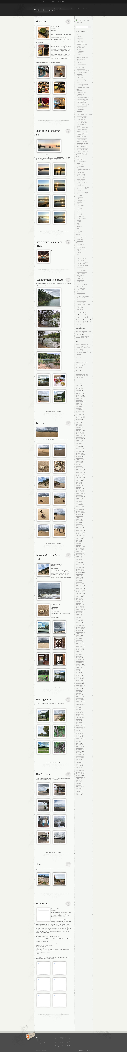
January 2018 (79, 548)
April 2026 (78, 390)
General (78, 234)
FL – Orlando (81, 260)
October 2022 (79, 456)
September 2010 (79, 685)
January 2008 (79, 723)
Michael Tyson (90, 1050)
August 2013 (79, 633)
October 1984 (79, 775)
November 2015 (79, 590)
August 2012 (79, 651)
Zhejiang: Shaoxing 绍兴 (82, 151)
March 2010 (78, 694)
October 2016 (79, 572)
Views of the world (80, 377)
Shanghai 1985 (84, 337)
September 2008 (79, 717)
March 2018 (78, 545)
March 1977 (78, 793)
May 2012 (78, 654)
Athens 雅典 (80, 197)
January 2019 (79, 529)
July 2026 (78, 385)
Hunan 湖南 (79, 111)
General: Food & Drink (82, 236)
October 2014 (79, 611)
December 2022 (79, 453)
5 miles (63, 577)
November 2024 (79, 417)
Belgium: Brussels (81, 159)
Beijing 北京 (79, 96)
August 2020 (79, 498)
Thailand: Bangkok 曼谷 (83, 84)
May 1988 (78, 743)
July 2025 (78, 404)
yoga (80, 354)
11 (78, 319)
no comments (45, 119)
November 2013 (79, 628)
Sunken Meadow (46, 283)
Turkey (78, 228)
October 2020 (79, 495)
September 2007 (79, 727)
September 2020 (79, 496)
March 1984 (78, 785)
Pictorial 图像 (61, 1)
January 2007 (79, 735)
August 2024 (79, 421)
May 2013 (78, 638)
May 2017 (78, 561)
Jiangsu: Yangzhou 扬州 (82, 122)
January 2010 (79, 698)
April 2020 (78, 504)
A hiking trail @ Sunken (49, 279)
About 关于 (42, 1)
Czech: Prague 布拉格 (82, 161)
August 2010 (79, 686)
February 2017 (79, 566)
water (90, 352)
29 (87, 323)
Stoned (39, 864)
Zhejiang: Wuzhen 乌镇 (82, 153)
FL (77, 257)
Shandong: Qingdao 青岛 (82, 133)
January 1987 (79, 754)
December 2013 (79, 627)
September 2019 (79, 516)
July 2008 (78, 720)
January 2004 (79, 736)
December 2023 (79, 433)
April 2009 (78, 711)
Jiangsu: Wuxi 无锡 (81, 119)
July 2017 (78, 558)
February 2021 (79, 488)
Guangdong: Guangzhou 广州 (83, 97)
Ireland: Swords (80, 205)
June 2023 (78, 443)
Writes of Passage (43, 9)
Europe (77, 156)
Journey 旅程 (51, 1)
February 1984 (79, 786)
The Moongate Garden (86, 331)
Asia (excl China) (80, 67)
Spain (78, 223)
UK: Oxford (79, 233)
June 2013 (78, 636)
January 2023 (79, 451)
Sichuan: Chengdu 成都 (82, 141)
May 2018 (78, 541)
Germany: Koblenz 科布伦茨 (83, 187)
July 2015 (78, 596)
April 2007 (78, 732)
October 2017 (79, 553)
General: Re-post (80, 237)
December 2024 (79, 416)
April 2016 (78, 582)
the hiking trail (55, 607)
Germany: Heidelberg (81, 184)
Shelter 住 (79, 349)
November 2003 (79, 738)
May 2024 (78, 425)
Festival (90, 344)
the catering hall (55, 608)
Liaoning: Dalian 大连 (82, 124)
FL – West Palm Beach (83, 265)
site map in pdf (57, 604)
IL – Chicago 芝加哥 (81, 270)
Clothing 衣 (83, 344)
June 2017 (78, 559)
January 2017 (79, 567)
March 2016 (78, 583)
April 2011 (78, 674)
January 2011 (79, 678)
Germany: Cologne (81, 174)
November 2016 (79, 570)
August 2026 (79, 384)
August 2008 (79, 719)
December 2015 (79, 588)
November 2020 (79, 493)
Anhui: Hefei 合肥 (81, 94)
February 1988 (79, 746)
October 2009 (79, 703)
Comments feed (42, 1042)
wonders (77, 354)
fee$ (87, 344)
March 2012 (78, 657)
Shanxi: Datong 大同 (81, 136)
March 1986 (78, 764)
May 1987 (78, 753)
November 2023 (79, 435)
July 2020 (78, 500)
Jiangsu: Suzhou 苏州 (81, 117)
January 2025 (79, 414)
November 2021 (79, 474)
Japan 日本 (79, 74)
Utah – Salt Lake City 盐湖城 (83, 304)
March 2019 (78, 525)
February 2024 (79, 430)
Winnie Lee (78, 334)
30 (90, 323)
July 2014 (78, 616)
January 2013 (79, 645)
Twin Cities (80, 278)
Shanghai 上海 (80, 134)
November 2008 (79, 714)
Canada (78, 60)
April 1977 (78, 791)
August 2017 (79, 556)
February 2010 (79, 696)
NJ (77, 283)
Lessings (54, 778)
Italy (78, 207)
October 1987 (79, 751)
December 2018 (79, 530)
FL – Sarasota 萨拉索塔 (83, 262)
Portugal (79, 220)
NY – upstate (80, 291)
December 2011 (79, 661)
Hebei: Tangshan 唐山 (81, 102)
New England (80, 281)
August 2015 (79, 595)
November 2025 (79, 398)
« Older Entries (38, 1026)
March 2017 (78, 564)
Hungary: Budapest (81, 200)
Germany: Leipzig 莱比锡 (82, 188)
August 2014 (79, 614)
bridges (37, 285)
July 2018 (78, 538)
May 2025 (78, 408)
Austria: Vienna (80, 158)
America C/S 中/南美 (80, 43)
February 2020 (79, 508)
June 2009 (78, 707)
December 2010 (79, 680)
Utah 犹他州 (79, 306)
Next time (57, 617)
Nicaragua (79, 49)
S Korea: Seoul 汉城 (81, 79)
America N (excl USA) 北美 (82, 57)
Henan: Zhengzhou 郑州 (82, 106)
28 (85, 323)
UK (78, 229)
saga (89, 347)
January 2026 (79, 395)
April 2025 (78, 409)
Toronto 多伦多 (81, 62)
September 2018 (79, 535)
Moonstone (42, 903)
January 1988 (79, 748)
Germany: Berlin (80, 172)
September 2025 (79, 401)
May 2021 (78, 483)
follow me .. (79, 22)
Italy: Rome (79, 211)
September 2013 (79, 632)
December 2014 (79, 607)
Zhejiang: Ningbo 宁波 (82, 149)
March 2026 (78, 392)
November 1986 (79, 757)
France (78, 163)
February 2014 (79, 624)
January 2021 (79, 490)
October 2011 (79, 664)
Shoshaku (41, 21)
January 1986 (79, 765)
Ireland (78, 203)
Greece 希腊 (79, 195)
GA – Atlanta (80, 267)
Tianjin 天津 (79, 144)
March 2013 (78, 641)
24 (76, 323)
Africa (77, 34)
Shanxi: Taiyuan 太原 (81, 139)
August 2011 (79, 667)
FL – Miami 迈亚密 (82, 258)
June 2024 (78, 424)
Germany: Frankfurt (81, 177)
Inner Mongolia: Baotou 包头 (83, 112)
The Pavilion (43, 774)
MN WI (78, 276)
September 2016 (79, 574)
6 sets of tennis (60, 157)
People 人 (85, 347)
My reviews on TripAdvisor (82, 362)
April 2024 (78, 427)
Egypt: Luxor (80, 41)
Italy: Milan (79, 210)
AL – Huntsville (80, 244)
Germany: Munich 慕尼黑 (82, 192)
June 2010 (78, 690)
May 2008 (78, 722)
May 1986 (78, 761)
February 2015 (79, 604)
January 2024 (79, 432)
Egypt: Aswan (80, 38)
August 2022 (79, 459)
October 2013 (79, 630)
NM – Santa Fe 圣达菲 (82, 285)
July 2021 (78, 480)
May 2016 (78, 580)
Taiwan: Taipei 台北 (81, 80)
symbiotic (56, 568)
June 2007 (78, 730)
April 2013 (78, 640)
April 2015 (78, 601)
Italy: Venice (79, 213)
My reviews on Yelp (80, 364)
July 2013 (78, 635)
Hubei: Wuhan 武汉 (81, 109)
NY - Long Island (61, 119)
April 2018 (78, 543)
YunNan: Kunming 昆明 (82, 146)
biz (76, 344)
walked (57, 577)
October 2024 (79, 419)
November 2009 (79, 701)
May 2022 (78, 464)
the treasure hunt (55, 611)
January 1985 (79, 770)
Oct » (80, 324)
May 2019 (78, 522)
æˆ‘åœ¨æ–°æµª (79, 365)
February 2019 (79, 527)
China (77, 89)
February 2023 (79, 450)
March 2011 (78, 675)
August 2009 (79, 706)
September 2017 (79, 554)
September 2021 (79, 477)
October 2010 (79, 683)
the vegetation (55, 609)
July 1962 (78, 794)
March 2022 (78, 467)
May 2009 (78, 709)
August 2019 (79, 517)
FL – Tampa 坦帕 (81, 263)
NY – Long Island (81, 288)
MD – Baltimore (80, 275)
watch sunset (48, 159)
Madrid (79, 224)
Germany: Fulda (80, 180)
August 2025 (79, 403)
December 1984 (79, 772)
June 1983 (78, 788)
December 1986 (79, 756)
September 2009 (79, 704)
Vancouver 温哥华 (82, 64)
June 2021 (78, 482)
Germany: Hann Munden (82, 182)
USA (77, 242)
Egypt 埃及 (79, 36)
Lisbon (79, 221)
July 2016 (78, 577)
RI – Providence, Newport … (83, 296)
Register (40, 1039)
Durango (79, 252)
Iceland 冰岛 (79, 202)
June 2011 (78, 670)
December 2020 (79, 491)
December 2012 (79, 646)
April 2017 (78, 562)
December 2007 (79, 725)
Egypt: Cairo (80, 39)
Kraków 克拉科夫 (82, 216)
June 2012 (78, 653)
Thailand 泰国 (80, 82)
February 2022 (79, 469)
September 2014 (79, 612)
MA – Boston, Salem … (82, 272)
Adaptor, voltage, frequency (82, 374)
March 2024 (78, 429)
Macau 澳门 (79, 126)
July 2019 (78, 519)
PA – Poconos (80, 294)
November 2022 (79, 454)
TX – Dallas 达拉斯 (81, 301)
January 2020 (79, 509)
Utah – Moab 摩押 (81, 302)
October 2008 (79, 715)
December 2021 (79, 472)
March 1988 (78, 744)
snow (84, 350)
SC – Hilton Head (81, 297)
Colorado (79, 250)
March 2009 (78, 712)
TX (77, 299)
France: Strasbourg (81, 166)
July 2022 (78, 461)
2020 (52, 568)
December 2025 (79, 396)
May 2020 (78, 503)
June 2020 (78, 501)
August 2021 (79, 479)
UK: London (79, 231)
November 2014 (79, 609)
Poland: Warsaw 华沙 (81, 218)
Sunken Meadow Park (49, 439)
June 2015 (78, 598)
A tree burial (83, 332)
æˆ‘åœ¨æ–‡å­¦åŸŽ (80, 367)
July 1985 (78, 767)
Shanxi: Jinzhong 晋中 (82, 138)
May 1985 (78, 769)
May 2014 (78, 619)
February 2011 (79, 677)
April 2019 (78, 524)
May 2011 (78, 672)
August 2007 (79, 728)
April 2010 (78, 693)
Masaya (79, 54)
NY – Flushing (80, 286)
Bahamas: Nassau (81, 59)
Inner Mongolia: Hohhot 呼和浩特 (84, 114)
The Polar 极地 (79, 239)
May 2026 (78, 388)
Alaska (78, 246)
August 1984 (79, 778)
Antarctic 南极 (80, 241)
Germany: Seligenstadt (82, 193)
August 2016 (79, 575)
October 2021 (79, 475)
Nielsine (78, 331)
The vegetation (44, 699)
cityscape (78, 344)
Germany (79, 168)
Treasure (40, 423)
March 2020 (78, 506)
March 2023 (78, 448)
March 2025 (78, 411)
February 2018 (79, 546)
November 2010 (79, 682)
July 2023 (78, 442)
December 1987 (79, 749)
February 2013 (79, 643)
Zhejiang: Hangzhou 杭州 (82, 148)
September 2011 (79, 665)
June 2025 (78, 406)
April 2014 (78, 620)
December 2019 (79, 511)
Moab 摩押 (80, 307)
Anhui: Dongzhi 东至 (81, 92)
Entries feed (41, 1041)
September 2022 (79, 458)
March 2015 (78, 603)
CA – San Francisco (81, 249)
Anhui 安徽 (79, 90)
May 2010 (78, 691)
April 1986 (78, 762)
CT (77, 254)
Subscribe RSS (30, 1036)
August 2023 (79, 440)
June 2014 (78, 617)
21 (85, 321)
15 (87, 319)
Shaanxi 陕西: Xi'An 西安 (82, 128)
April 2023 (78, 446)
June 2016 (78, 578)
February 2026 (79, 393)
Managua (80, 52)
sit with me (41, 705)
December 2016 (79, 569)
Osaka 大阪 (80, 75)
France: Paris (80, 164)
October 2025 (79, 400)
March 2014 (78, 622)
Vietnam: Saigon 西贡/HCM (83, 87)
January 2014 (79, 625)
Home (35, 1)
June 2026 (78, 387)
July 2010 (78, 688)
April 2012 (78, 656)
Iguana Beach (80, 51)
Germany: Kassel (80, 185)
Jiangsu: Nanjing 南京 (82, 116)
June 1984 (78, 782)
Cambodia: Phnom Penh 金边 (84, 70)
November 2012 (79, 648)
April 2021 (78, 485)
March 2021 (78, 487)
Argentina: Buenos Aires (82, 44)
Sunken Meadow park (40, 779)
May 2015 (78, 599)
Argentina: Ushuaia (81, 46)
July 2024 (78, 422)
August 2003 (79, 740)
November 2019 (79, 512)
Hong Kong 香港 (80, 107)
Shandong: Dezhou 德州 (82, 129)
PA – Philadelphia (81, 293)
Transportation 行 (82, 352)
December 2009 (79, 699)
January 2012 (79, 659)
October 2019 (79, 514)
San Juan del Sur (81, 56)
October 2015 (79, 591)
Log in (40, 1040)
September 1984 (79, 777)
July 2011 (78, 669)
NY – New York (80, 289)
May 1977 (78, 790)
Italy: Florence (80, 208)
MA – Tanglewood (81, 273)
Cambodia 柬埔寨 (81, 69)
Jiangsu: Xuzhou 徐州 (81, 121)
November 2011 (79, 662)
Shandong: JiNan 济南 (82, 131)
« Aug (77, 324)
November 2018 (79, 532)
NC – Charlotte (80, 280)
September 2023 (79, 438)
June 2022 (78, 462)
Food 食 (52, 119)
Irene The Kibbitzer (80, 361)
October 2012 (79, 649)
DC (78, 255)
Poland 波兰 (79, 215)
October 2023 (79, 437)
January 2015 (79, 606)
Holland (78, 198)
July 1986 (78, 759)
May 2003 (78, 741)
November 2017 (79, 551)
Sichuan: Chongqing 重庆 (82, 143)
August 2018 (79, 537)
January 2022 (79, 471)
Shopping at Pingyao (85, 336)
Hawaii (78, 268)
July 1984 (78, 780)
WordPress (81, 1050)
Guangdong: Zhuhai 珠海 (82, 99)
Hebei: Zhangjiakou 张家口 (83, 104)
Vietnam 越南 (80, 85)
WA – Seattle (80, 309)
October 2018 (79, 533)
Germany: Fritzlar (81, 179)
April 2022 (78, 466)
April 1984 (78, 783)
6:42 (48, 157)
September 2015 (79, 593)
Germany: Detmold (81, 175)
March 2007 (78, 733)
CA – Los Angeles (81, 247)
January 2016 (79, 587)
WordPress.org (41, 1043)
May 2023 (78, 445)
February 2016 (79, 585)
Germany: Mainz (80, 190)
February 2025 (79, 413)
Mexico (78, 65)
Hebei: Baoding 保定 (81, 101)
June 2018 (78, 540)
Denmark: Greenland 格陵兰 (82, 154)
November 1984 (79, 773)
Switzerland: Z (80, 226)
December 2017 (79, 549)
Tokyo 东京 (80, 77)
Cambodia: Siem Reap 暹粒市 (84, 72)
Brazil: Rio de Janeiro (81, 47)
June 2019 (78, 520)
